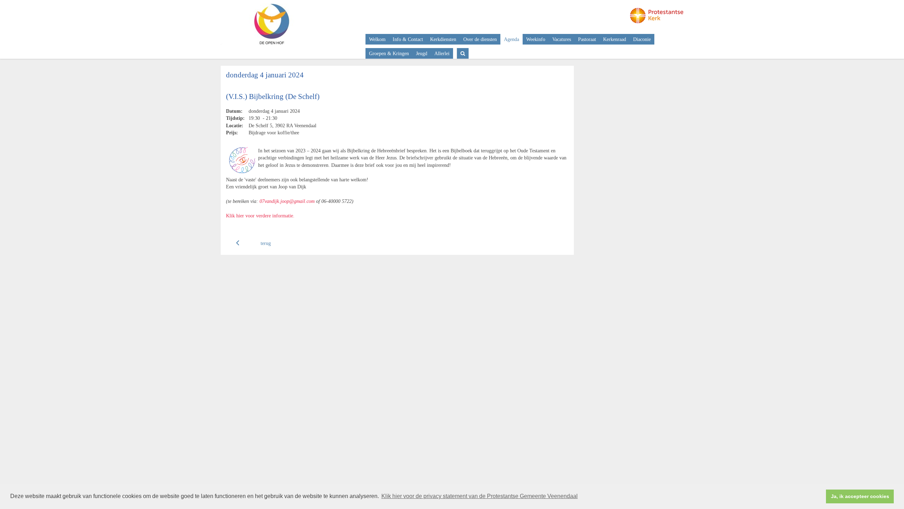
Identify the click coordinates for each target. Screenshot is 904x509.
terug (266, 243)
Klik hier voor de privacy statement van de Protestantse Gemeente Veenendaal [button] (479, 496)
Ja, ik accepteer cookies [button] (860, 496)
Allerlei (442, 53)
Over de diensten (480, 39)
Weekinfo (535, 39)
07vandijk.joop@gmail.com (287, 201)
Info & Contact (408, 39)
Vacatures (561, 39)
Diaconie (642, 39)
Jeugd (421, 53)
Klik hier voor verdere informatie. (260, 215)
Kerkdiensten (443, 39)
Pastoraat (587, 39)
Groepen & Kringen (389, 53)
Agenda (511, 39)
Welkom (377, 39)
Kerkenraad (614, 39)
